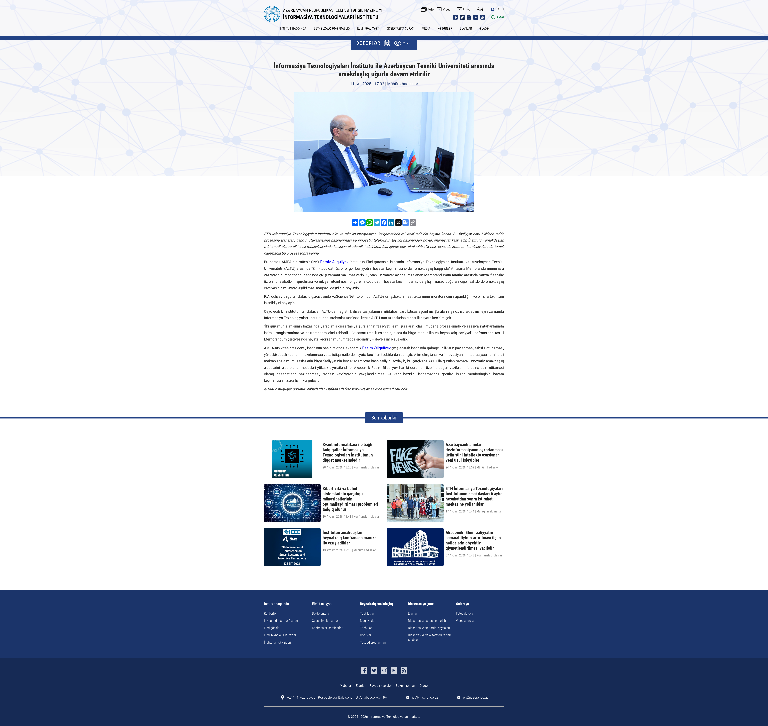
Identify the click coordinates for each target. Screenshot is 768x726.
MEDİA (426, 28)
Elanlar (412, 613)
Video (447, 9)
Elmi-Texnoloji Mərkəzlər (280, 635)
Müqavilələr (367, 621)
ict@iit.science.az (425, 697)
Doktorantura (320, 613)
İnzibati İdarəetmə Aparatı (281, 621)
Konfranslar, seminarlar (327, 628)
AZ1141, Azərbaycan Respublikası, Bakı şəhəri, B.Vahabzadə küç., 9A (337, 697)
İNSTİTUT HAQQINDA (292, 28)
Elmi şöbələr (272, 628)
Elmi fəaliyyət (322, 604)
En (497, 9)
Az (492, 9)
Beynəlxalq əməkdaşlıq (376, 604)
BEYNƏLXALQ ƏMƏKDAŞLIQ (332, 28)
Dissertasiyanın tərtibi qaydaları (429, 628)
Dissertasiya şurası (421, 604)
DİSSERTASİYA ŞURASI (400, 28)
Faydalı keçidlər (381, 686)
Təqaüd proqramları (373, 642)
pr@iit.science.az (475, 697)
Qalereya (462, 604)
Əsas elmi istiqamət (325, 621)
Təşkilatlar (367, 613)
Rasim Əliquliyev (376, 348)
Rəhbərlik (270, 613)
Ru (502, 9)
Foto (431, 9)
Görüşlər (365, 635)
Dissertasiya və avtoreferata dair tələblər (429, 637)
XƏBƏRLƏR (445, 28)
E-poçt (467, 9)
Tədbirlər (366, 628)
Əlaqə (423, 686)
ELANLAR (466, 28)
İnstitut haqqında (276, 604)
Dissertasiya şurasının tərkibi (427, 621)
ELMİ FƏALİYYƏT (368, 28)
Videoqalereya (465, 621)
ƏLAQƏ (484, 28)
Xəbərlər (346, 686)
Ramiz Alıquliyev (334, 262)
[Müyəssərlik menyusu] (480, 9)
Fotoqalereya (464, 613)
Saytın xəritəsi (405, 686)
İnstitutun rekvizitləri (277, 642)
